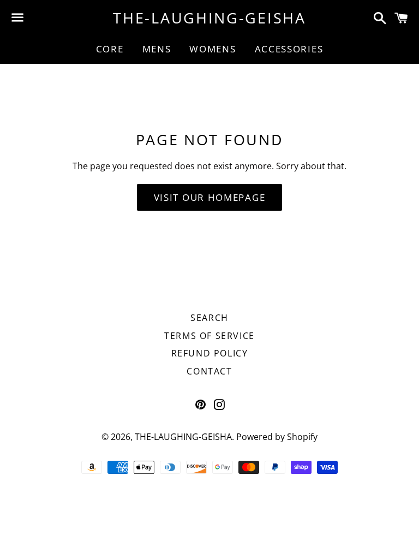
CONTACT (209, 371)
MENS (156, 49)
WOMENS (212, 49)
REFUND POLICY (209, 353)
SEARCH (209, 318)
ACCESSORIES (289, 49)
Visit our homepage (210, 197)
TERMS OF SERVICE (209, 336)
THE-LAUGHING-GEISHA (209, 18)
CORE (110, 49)
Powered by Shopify (277, 437)
